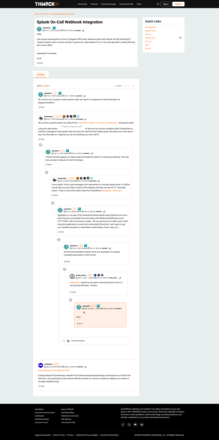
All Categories (150, 27)
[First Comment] (102, 275)
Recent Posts (150, 31)
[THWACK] (47, 4)
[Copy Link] (83, 30)
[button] (39, 29)
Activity (148, 34)
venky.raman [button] (81, 275)
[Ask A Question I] (54, 28)
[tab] (40, 74)
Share (40, 63)
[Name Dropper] (67, 116)
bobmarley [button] (48, 117)
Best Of (148, 48)
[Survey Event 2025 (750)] (78, 116)
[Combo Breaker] (64, 116)
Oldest (46, 86)
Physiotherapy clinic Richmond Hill (53, 370)
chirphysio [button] (48, 364)
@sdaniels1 (75, 282)
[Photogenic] (95, 275)
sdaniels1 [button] (47, 28)
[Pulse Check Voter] (71, 116)
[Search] (158, 4)
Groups (148, 41)
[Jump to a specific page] (133, 86)
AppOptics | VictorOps (111, 190)
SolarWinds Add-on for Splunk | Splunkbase (97, 123)
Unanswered (163, 38)
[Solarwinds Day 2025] (74, 116)
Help (147, 45)
